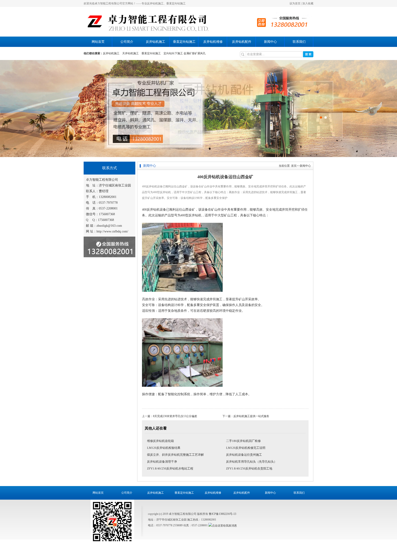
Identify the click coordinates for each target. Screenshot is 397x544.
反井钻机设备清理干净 (162, 461)
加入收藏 (307, 3)
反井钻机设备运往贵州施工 (244, 454)
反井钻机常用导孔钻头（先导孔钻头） (251, 461)
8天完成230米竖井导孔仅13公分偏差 (175, 416)
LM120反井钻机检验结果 (163, 448)
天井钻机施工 (130, 53)
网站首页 (98, 41)
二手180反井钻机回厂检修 (243, 441)
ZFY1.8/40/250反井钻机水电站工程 (170, 468)
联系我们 (299, 41)
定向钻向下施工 (173, 53)
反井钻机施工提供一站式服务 (251, 416)
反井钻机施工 (155, 41)
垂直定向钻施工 (184, 41)
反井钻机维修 (213, 41)
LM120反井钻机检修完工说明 (245, 448)
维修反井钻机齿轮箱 (160, 441)
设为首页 (295, 3)
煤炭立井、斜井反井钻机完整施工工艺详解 (175, 454)
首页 (294, 165)
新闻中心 (270, 41)
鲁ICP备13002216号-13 (222, 513)
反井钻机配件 (241, 41)
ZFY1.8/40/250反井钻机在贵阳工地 (249, 468)
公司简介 (126, 41)
